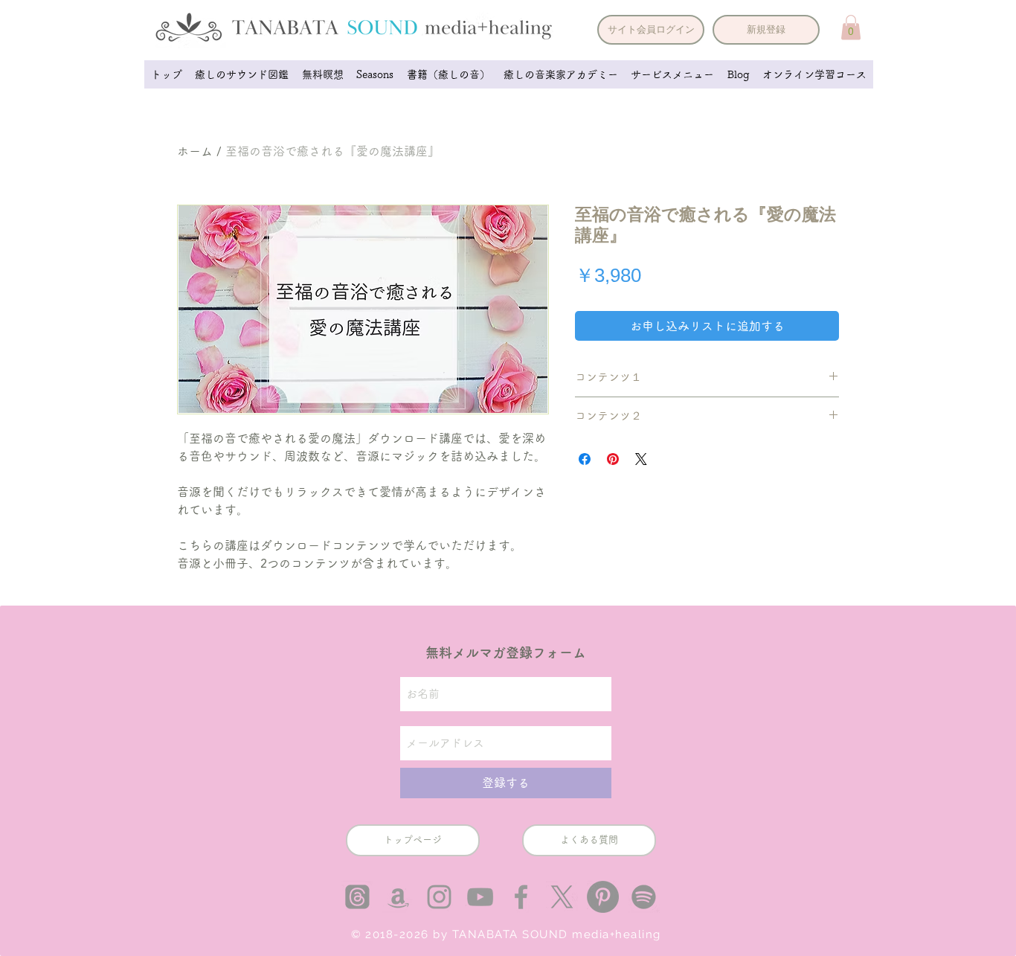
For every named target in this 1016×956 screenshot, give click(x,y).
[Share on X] (641, 459)
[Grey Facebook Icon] (521, 897)
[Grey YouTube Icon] (480, 897)
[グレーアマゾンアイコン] (398, 897)
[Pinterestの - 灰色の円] (603, 897)
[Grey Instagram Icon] (439, 897)
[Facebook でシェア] (585, 459)
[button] (650, 30)
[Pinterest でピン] (613, 459)
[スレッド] (357, 897)
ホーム (195, 151)
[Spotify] (644, 897)
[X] (562, 897)
